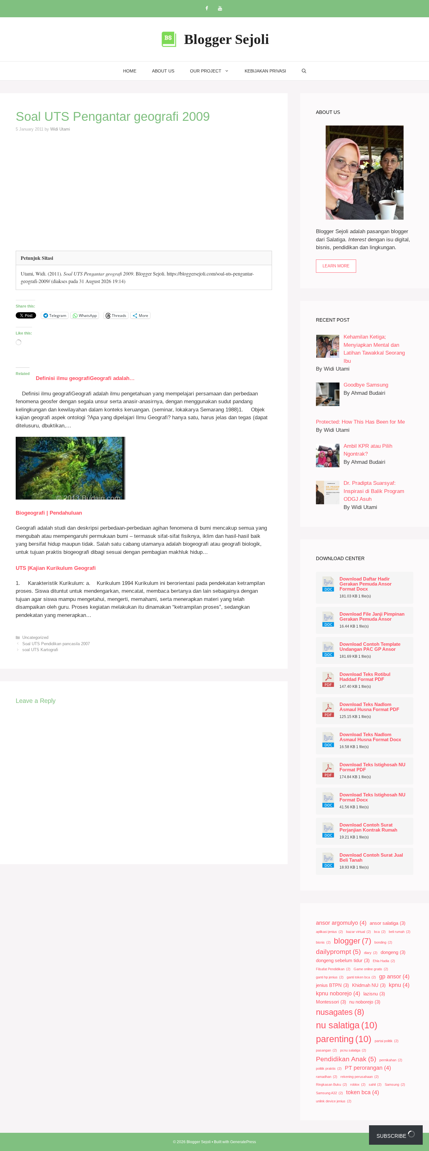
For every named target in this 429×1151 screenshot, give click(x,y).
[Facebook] (206, 8)
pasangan (326, 1050)
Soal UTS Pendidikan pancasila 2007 (56, 643)
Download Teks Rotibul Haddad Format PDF (364, 677)
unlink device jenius (333, 1101)
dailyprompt (338, 951)
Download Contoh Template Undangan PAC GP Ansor (369, 647)
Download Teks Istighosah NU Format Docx (372, 797)
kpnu (399, 985)
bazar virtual (358, 932)
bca (380, 932)
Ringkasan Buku (331, 1084)
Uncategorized (35, 637)
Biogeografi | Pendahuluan (49, 513)
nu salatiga (346, 1025)
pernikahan (390, 1060)
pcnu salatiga (353, 1050)
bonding (383, 942)
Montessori (331, 1001)
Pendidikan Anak (346, 1059)
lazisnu (374, 993)
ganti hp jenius (330, 977)
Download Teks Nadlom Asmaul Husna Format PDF (369, 707)
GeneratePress (243, 1142)
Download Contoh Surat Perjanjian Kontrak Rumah (368, 827)
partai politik (387, 1041)
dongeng (393, 952)
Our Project (205, 70)
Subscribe (392, 1136)
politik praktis (329, 1068)
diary (370, 953)
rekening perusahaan (359, 1077)
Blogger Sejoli (226, 39)
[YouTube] (220, 8)
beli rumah (399, 932)
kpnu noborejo (338, 993)
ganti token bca (361, 977)
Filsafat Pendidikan (333, 969)
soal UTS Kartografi (40, 649)
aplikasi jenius (329, 932)
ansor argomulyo (341, 923)
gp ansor (394, 976)
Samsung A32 (329, 1093)
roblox (358, 1084)
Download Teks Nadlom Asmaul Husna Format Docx (370, 737)
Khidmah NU (369, 985)
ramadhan (326, 1077)
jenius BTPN (332, 985)
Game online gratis (371, 969)
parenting (344, 1039)
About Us (163, 70)
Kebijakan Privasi (265, 70)
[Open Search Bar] (304, 71)
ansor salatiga (387, 923)
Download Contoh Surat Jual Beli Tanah (371, 858)
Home (129, 70)
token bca (362, 1092)
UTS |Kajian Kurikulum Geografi (56, 568)
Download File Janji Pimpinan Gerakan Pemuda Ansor (372, 617)
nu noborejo (364, 1001)
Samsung (395, 1084)
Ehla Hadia (384, 961)
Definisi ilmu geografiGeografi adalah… (82, 378)
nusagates (340, 1012)
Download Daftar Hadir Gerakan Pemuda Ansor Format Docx (365, 584)
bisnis (323, 942)
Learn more (336, 266)
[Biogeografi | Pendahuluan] (71, 498)
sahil (375, 1084)
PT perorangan (368, 1068)
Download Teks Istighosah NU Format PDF (372, 767)
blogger (352, 941)
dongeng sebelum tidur (343, 960)
